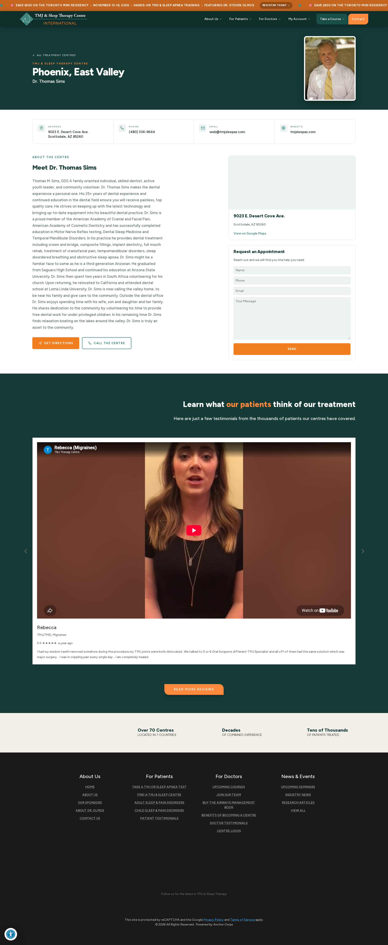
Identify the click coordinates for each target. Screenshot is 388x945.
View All (298, 810)
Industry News (298, 795)
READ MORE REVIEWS (194, 689)
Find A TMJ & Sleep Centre (159, 795)
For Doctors (268, 19)
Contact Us (90, 818)
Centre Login (229, 831)
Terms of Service (242, 920)
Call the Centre (109, 343)
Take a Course (330, 19)
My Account (297, 19)
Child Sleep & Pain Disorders (159, 810)
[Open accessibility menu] (10, 934)
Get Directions (58, 343)
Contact (358, 19)
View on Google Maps (250, 233)
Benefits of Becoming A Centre (228, 815)
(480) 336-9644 (142, 132)
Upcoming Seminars (298, 787)
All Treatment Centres (56, 55)
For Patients (238, 19)
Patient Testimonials (159, 818)
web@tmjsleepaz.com (227, 132)
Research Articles (298, 803)
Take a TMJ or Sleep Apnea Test (159, 787)
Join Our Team (228, 795)
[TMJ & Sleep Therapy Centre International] (53, 19)
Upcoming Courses (229, 787)
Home (90, 787)
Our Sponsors (90, 803)
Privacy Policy (213, 920)
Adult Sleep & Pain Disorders (159, 803)
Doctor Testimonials (229, 823)
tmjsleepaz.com (302, 132)
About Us (211, 19)
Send (292, 349)
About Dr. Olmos (90, 810)
